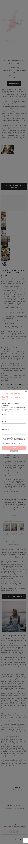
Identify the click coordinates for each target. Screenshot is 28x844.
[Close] (26, 391)
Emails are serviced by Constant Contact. (12, 443)
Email (4, 414)
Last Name (5, 429)
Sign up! (14, 447)
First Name (5, 422)
